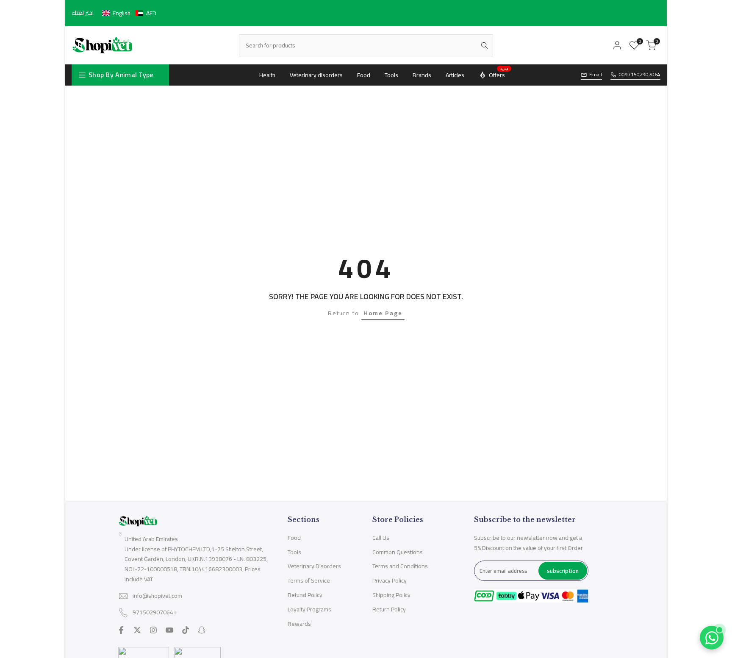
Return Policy (389, 609)
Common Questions (397, 552)
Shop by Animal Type (121, 74)
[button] (129, 13)
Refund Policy (305, 594)
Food (294, 537)
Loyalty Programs (309, 609)
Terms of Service (309, 580)
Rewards (299, 623)
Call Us (380, 537)
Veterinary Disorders (314, 566)
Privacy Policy (389, 580)
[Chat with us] (712, 638)
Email (595, 74)
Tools (294, 552)
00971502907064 (639, 74)
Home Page (382, 313)
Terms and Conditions (400, 566)
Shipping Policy (391, 594)
